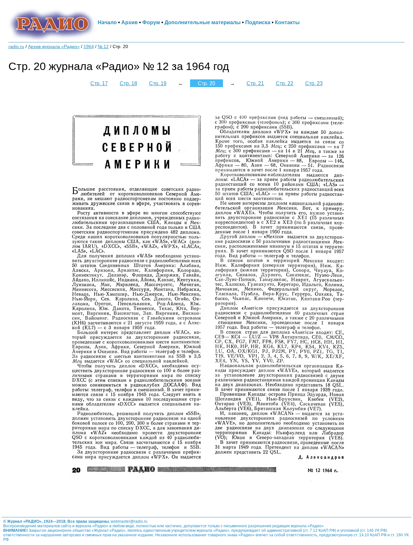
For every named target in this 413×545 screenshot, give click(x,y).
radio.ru (16, 46)
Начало (107, 22)
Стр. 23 (314, 83)
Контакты (287, 22)
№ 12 (103, 46)
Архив (129, 22)
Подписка (257, 22)
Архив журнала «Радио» (54, 46)
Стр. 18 (128, 83)
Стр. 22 (284, 83)
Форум (151, 22)
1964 (89, 46)
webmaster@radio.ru (129, 521)
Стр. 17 (99, 83)
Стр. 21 (255, 83)
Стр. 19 (157, 83)
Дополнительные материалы (203, 22)
